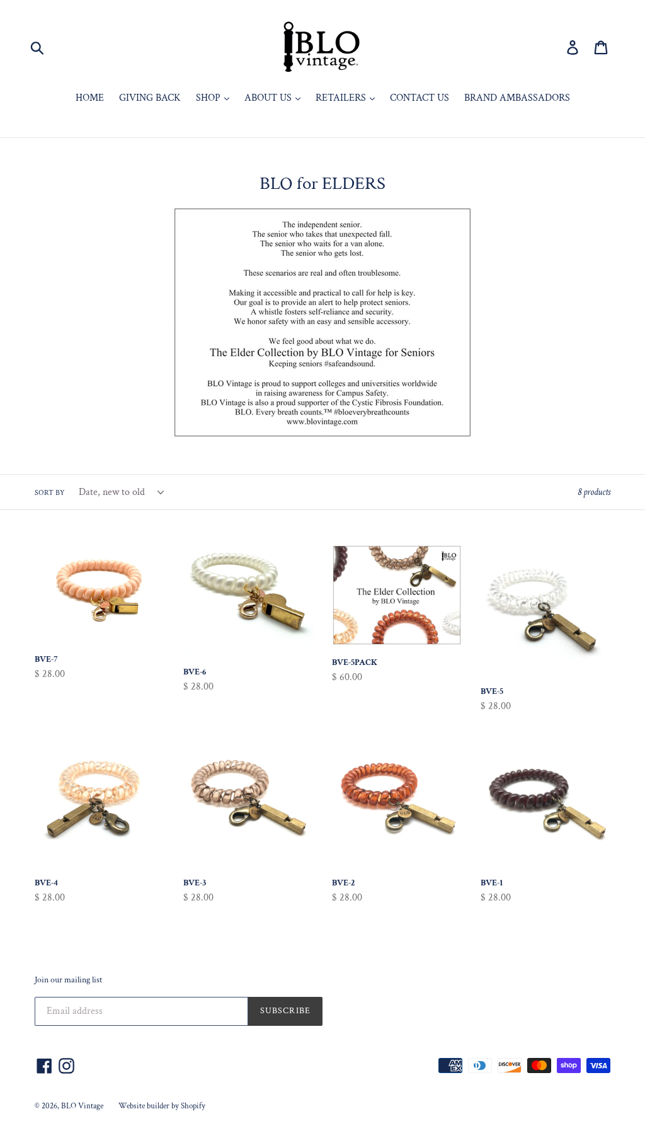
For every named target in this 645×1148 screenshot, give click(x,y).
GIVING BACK (150, 98)
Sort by (50, 492)
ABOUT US (269, 98)
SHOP (209, 98)
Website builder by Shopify (161, 1106)
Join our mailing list (68, 980)
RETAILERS (342, 98)
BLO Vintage (82, 1106)
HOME (90, 98)
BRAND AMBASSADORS (517, 98)
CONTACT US (419, 98)
